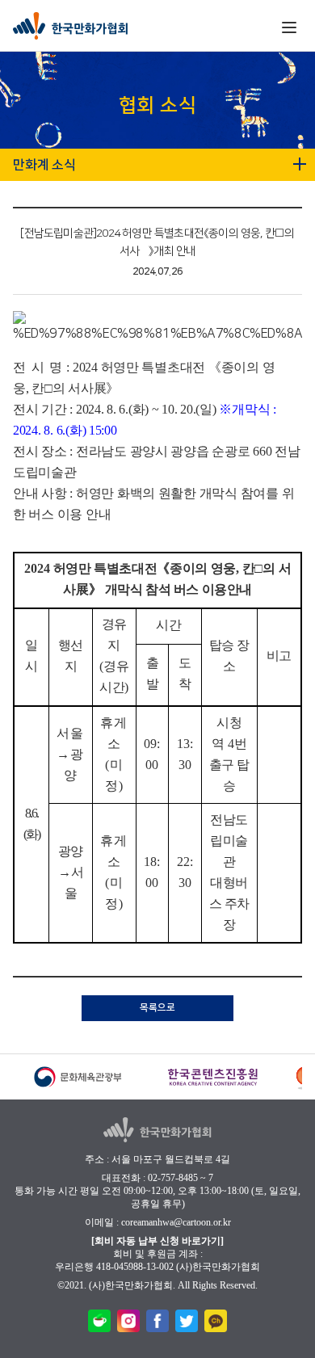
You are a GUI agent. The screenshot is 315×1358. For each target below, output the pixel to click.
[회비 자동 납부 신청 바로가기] (157, 1241)
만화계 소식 (44, 165)
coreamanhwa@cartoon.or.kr (176, 1222)
